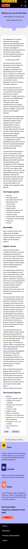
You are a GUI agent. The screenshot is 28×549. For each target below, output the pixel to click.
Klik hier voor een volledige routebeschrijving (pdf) (11, 134)
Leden (6, 431)
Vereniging (15, 431)
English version (11, 60)
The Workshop (20, 137)
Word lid (7, 517)
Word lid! (6, 5)
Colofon (4, 540)
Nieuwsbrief (6, 531)
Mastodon (22, 493)
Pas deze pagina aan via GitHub (14, 439)
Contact (4, 526)
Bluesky (5, 495)
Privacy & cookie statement (10, 535)
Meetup (12, 499)
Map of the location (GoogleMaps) (13, 351)
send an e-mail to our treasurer (12, 388)
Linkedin (11, 475)
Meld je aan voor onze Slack (16, 455)
